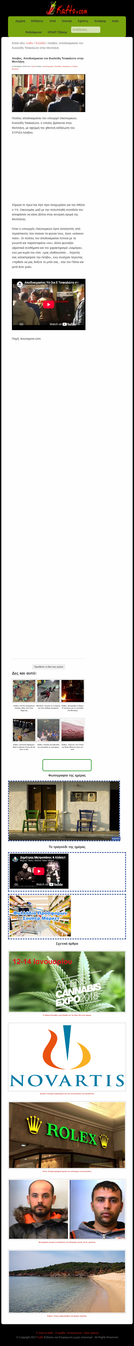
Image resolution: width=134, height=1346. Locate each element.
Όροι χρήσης (91, 1333)
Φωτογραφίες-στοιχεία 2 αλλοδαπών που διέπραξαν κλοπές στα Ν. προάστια (67, 1242)
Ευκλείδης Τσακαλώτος (62, 66)
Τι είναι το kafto (44, 1333)
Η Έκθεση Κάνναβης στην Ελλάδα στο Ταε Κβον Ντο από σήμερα (67, 1015)
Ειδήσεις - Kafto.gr (67, 8)
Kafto (40, 1337)
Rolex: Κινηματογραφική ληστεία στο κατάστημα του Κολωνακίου (67, 1171)
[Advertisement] (48, 165)
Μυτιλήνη (15, 69)
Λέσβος (75, 66)
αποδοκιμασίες (47, 66)
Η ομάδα (60, 1333)
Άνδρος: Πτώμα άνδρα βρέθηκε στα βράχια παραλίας (67, 1316)
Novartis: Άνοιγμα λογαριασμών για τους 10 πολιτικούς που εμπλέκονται (67, 1094)
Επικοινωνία (74, 1333)
